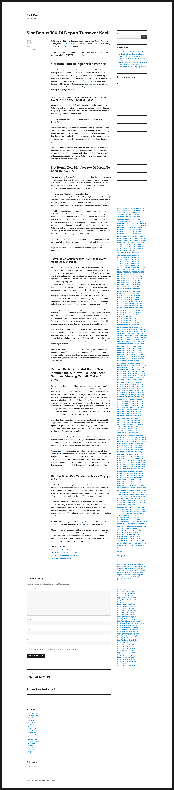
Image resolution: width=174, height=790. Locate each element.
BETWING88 (121, 227)
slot (83, 44)
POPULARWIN (121, 460)
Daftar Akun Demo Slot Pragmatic (64, 555)
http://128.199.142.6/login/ (126, 644)
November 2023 (33, 737)
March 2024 (32, 728)
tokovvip (131, 543)
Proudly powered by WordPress (45, 780)
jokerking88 (128, 577)
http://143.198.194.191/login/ (126, 661)
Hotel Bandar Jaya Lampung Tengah (130, 65)
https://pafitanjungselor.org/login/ (128, 632)
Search (119, 34)
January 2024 (32, 733)
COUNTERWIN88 (122, 253)
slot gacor (64, 451)
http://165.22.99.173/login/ (126, 593)
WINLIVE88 (129, 534)
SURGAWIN (140, 513)
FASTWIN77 (121, 295)
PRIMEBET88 (130, 469)
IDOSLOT (141, 359)
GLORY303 (132, 327)
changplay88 (121, 556)
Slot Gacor (34, 15)
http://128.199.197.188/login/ (126, 648)
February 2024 (32, 731)
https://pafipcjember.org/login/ (127, 627)
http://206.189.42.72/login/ (126, 651)
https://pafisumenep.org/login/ (127, 625)
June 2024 (31, 722)
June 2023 (31, 747)
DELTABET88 (132, 268)
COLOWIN (127, 242)
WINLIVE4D (136, 528)
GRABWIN (135, 340)
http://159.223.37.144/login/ (126, 604)
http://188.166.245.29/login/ (126, 610)
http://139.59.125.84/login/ (126, 657)
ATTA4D (135, 221)
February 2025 (32, 714)
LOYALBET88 (137, 382)
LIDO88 (126, 378)
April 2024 (31, 726)
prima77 (135, 541)
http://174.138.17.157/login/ (126, 596)
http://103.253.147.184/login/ (126, 655)
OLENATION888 (138, 424)
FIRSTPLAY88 (129, 302)
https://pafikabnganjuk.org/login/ (128, 634)
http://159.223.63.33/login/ (126, 642)
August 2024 (32, 718)
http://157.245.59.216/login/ (126, 589)
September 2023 (33, 741)
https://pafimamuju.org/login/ (127, 617)
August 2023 (32, 743)
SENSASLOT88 (130, 486)
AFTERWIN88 (121, 208)
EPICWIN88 (137, 285)
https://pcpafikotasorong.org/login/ (129, 621)
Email (30, 629)
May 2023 (31, 750)
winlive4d (120, 564)
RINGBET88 (139, 477)
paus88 (119, 547)
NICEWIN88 (129, 416)
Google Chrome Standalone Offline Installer (133, 62)
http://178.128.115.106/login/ (126, 600)
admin (29, 46)
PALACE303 (141, 435)
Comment (31, 589)
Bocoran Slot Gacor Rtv (60, 550)
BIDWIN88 (120, 236)
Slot (52, 41)
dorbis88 (128, 579)
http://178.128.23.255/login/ (126, 665)
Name (29, 619)
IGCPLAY (138, 365)
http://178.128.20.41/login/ (125, 646)
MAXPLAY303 (139, 390)
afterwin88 (133, 566)
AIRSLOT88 (130, 213)
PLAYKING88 (121, 443)
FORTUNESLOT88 (123, 316)
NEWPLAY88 (139, 407)
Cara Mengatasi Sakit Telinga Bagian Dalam (133, 67)
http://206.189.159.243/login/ (126, 598)
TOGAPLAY (136, 522)
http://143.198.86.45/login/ (126, 591)
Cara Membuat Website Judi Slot (64, 553)
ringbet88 (142, 570)
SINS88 (129, 494)
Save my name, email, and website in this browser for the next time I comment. (54, 649)
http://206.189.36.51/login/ (126, 615)
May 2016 (31, 752)
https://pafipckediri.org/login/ (127, 619)
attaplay (141, 568)
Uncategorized (33, 766)
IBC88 (144, 354)
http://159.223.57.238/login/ (126, 663)
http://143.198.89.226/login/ (126, 612)
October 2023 (32, 739)
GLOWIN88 (127, 333)
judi (62, 76)
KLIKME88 (120, 371)
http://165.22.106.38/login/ (126, 608)
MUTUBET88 (130, 399)
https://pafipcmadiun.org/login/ (127, 629)
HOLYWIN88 (142, 346)
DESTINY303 (139, 276)
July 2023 (31, 745)
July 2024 (31, 720)
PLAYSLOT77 (139, 450)
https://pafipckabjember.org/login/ (128, 636)
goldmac (120, 560)
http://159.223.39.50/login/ (126, 602)
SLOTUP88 (130, 498)
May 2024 (31, 724)
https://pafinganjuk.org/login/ (127, 640)
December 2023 (33, 735)
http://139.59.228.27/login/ (126, 606)
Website (30, 639)
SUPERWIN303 (122, 507)
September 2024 (33, 716)
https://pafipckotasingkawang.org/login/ (130, 623)
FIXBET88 (120, 310)
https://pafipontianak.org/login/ (127, 638)
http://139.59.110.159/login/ (126, 659)
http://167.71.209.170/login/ (126, 653)
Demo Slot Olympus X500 (61, 558)
